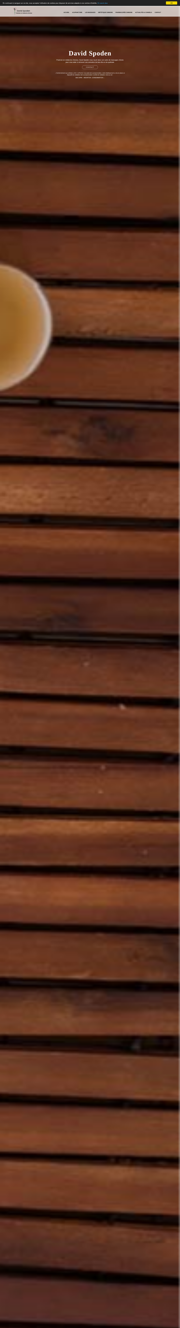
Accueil (66, 12)
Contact (158, 12)
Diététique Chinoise (105, 12)
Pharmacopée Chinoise (124, 12)
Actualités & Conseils (143, 12)
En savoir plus (103, 3)
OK (171, 3)
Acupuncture (77, 12)
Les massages (90, 12)
